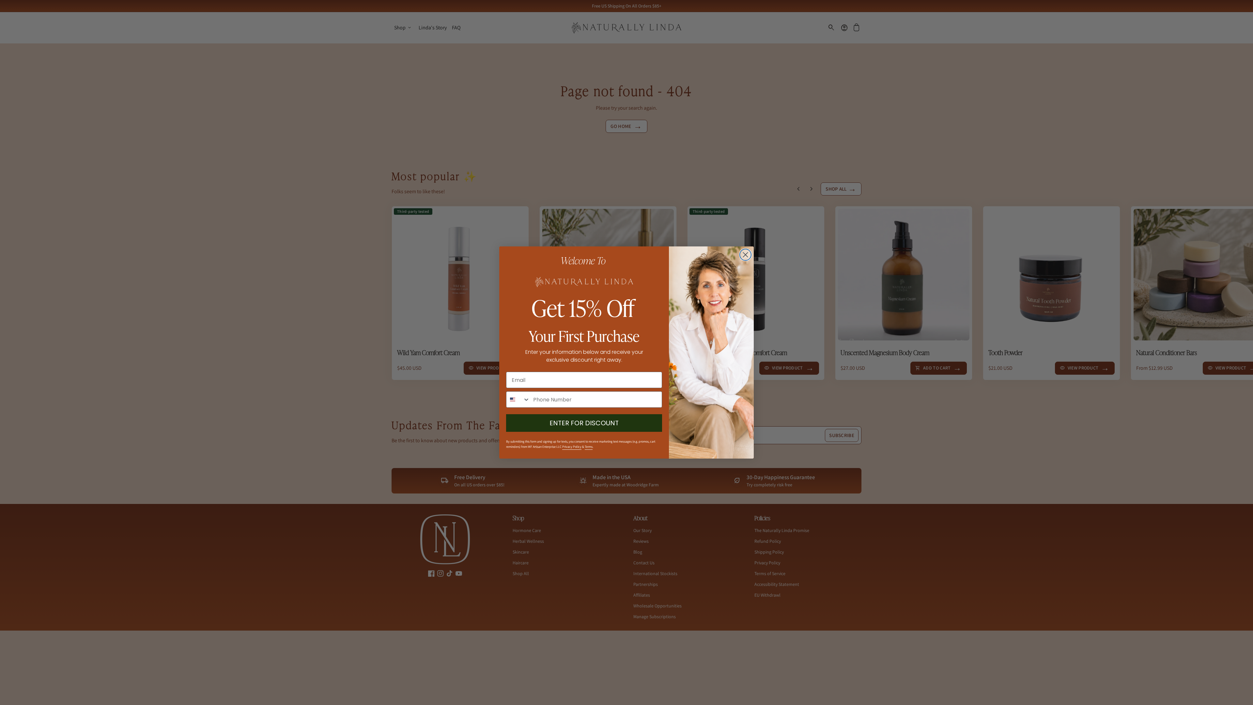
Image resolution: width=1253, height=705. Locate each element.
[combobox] (518, 399)
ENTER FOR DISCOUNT (584, 423)
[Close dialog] (745, 254)
